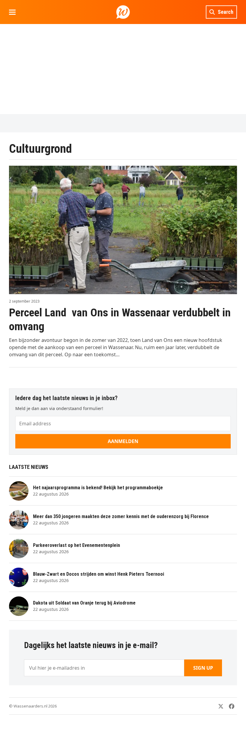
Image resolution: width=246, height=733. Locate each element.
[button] (12, 12)
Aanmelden (123, 441)
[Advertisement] (123, 69)
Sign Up (203, 668)
